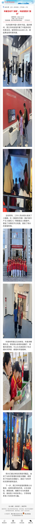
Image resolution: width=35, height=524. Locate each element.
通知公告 (30, 523)
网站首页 (4, 523)
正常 (19, 18)
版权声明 (24, 506)
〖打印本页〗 (27, 20)
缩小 (22, 18)
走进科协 (13, 523)
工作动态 (22, 7)
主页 (11, 7)
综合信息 (16, 7)
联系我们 (17, 506)
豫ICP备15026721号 (16, 514)
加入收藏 (11, 506)
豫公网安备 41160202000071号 (21, 514)
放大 (16, 18)
